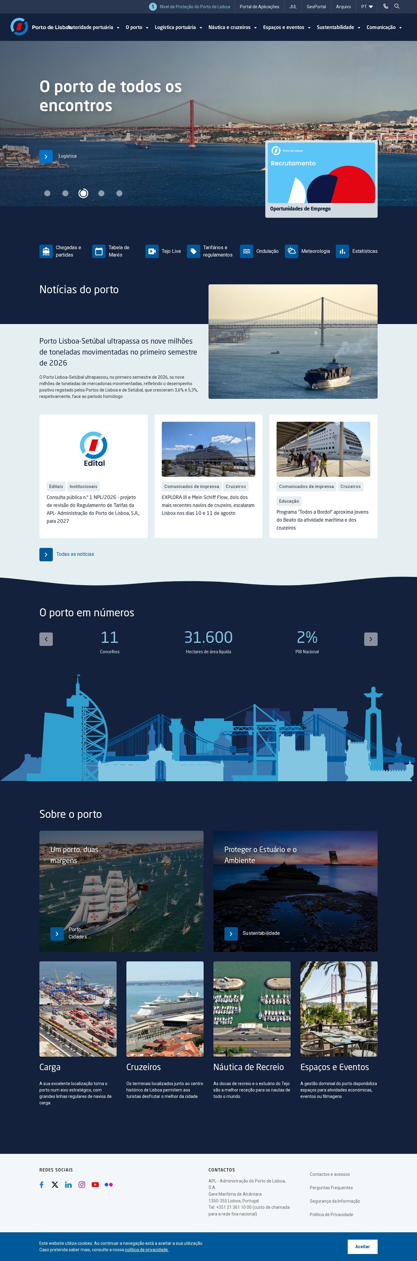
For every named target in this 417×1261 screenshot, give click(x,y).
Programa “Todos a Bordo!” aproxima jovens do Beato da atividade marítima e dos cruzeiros (322, 520)
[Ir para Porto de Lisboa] (41, 26)
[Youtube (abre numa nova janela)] (95, 1184)
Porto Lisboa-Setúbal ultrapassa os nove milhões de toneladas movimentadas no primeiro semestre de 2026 (118, 352)
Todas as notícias (74, 554)
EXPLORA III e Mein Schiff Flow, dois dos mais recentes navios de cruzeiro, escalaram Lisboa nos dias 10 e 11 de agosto (208, 505)
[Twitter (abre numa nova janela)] (55, 1184)
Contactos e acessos (330, 1174)
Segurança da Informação (335, 1201)
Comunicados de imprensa (191, 486)
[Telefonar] (386, 6)
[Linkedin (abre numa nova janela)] (68, 1184)
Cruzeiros (236, 486)
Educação (289, 501)
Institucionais (83, 486)
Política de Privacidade (331, 1214)
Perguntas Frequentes (331, 1187)
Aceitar (362, 1246)
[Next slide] (371, 639)
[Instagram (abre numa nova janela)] (82, 1184)
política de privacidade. (147, 1249)
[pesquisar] (397, 6)
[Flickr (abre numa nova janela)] (108, 1184)
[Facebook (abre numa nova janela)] (41, 1184)
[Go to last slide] (46, 639)
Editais (56, 486)
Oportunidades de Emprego (300, 209)
